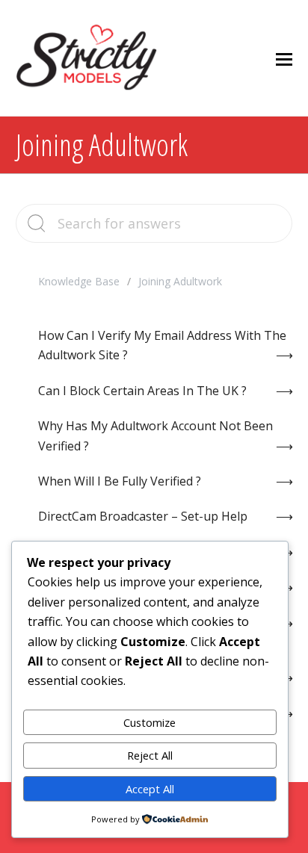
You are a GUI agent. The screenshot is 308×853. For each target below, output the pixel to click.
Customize (149, 722)
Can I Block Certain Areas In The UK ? (142, 390)
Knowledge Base (79, 281)
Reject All (150, 755)
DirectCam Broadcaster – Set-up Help (142, 516)
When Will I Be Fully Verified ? (119, 481)
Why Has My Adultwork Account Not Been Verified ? (155, 435)
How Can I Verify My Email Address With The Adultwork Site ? (162, 345)
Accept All (150, 788)
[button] (284, 58)
